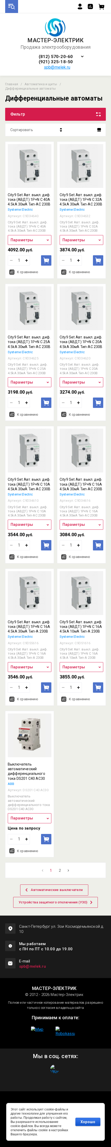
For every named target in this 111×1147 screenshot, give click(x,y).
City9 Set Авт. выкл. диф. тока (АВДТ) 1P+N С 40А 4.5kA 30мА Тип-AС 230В (29, 199)
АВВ (11, 784)
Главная (11, 84)
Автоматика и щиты (41, 84)
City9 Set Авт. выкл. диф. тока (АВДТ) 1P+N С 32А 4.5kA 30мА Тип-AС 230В (81, 199)
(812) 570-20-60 (56, 56)
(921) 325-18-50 (56, 61)
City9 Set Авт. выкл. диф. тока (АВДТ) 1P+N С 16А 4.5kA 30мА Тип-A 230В (29, 626)
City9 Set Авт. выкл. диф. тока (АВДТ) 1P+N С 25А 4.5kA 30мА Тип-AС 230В (29, 342)
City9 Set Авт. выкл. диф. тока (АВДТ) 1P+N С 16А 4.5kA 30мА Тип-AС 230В (81, 484)
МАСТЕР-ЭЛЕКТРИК (55, 40)
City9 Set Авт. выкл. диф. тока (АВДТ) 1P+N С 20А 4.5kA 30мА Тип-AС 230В (81, 342)
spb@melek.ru (57, 67)
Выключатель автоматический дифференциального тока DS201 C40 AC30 (26, 771)
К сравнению (27, 272)
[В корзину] (46, 260)
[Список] (99, 130)
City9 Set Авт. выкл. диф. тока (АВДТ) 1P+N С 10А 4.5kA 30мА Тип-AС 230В (29, 484)
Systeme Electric (20, 209)
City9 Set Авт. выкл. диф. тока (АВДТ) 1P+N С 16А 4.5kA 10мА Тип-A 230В (81, 626)
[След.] (68, 870)
